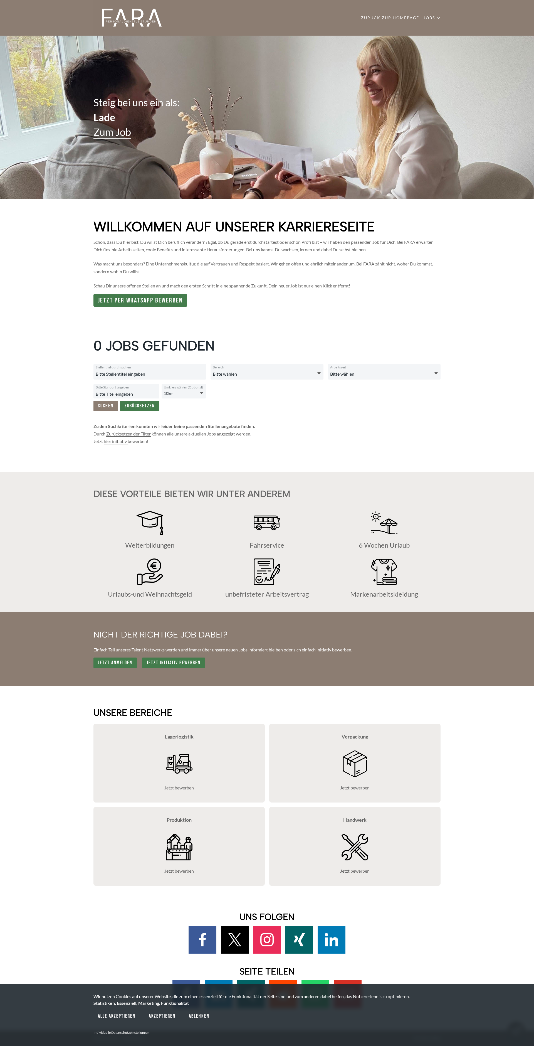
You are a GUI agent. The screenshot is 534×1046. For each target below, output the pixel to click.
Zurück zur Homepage (390, 17)
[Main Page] (131, 18)
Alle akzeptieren (116, 1016)
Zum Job (112, 132)
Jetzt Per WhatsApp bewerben (140, 300)
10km (169, 393)
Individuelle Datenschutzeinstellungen (121, 1032)
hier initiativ (116, 441)
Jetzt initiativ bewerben (174, 663)
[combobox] (149, 374)
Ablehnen (199, 1016)
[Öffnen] (319, 373)
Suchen (105, 406)
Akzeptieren (162, 1016)
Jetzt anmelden (115, 663)
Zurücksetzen (140, 406)
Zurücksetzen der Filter (128, 433)
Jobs (429, 17)
